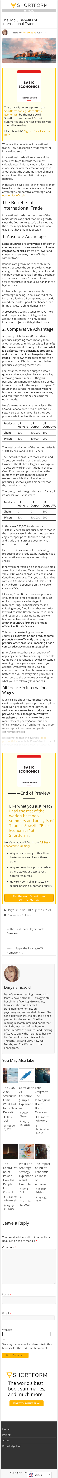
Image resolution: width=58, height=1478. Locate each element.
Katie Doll (8, 1118)
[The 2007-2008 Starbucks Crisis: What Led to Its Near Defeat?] (10, 1069)
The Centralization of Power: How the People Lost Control (10, 1178)
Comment (9, 1247)
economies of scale (13, 195)
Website (7, 1330)
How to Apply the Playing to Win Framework (25, 950)
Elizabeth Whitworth (42, 1118)
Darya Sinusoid (28, 32)
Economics (14, 915)
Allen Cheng (24, 1114)
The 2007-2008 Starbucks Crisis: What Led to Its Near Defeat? (10, 1100)
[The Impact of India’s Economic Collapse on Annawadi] (42, 1145)
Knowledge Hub (11, 1446)
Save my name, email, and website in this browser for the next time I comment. (27, 1346)
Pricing (6, 1435)
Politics (26, 915)
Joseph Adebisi (41, 1190)
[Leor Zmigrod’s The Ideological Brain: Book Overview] (42, 1069)
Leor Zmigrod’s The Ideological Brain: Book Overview (42, 1100)
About (6, 1440)
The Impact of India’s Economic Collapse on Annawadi (42, 1174)
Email (6, 1313)
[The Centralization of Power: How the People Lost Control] (10, 1145)
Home (6, 1429)
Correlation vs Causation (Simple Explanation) (26, 1098)
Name (7, 1294)
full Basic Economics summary (27, 844)
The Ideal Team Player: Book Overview (25, 931)
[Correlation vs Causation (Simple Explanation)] (26, 1069)
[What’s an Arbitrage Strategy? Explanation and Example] (26, 1145)
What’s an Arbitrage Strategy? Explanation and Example (26, 1174)
